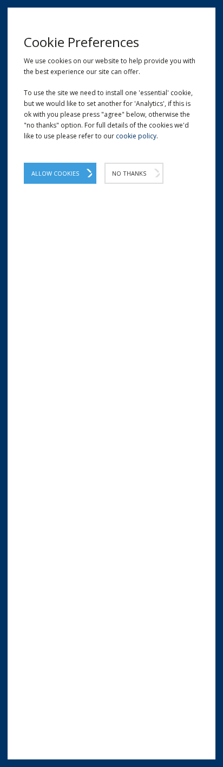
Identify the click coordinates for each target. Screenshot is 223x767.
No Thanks (129, 173)
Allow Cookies (55, 173)
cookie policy (136, 136)
